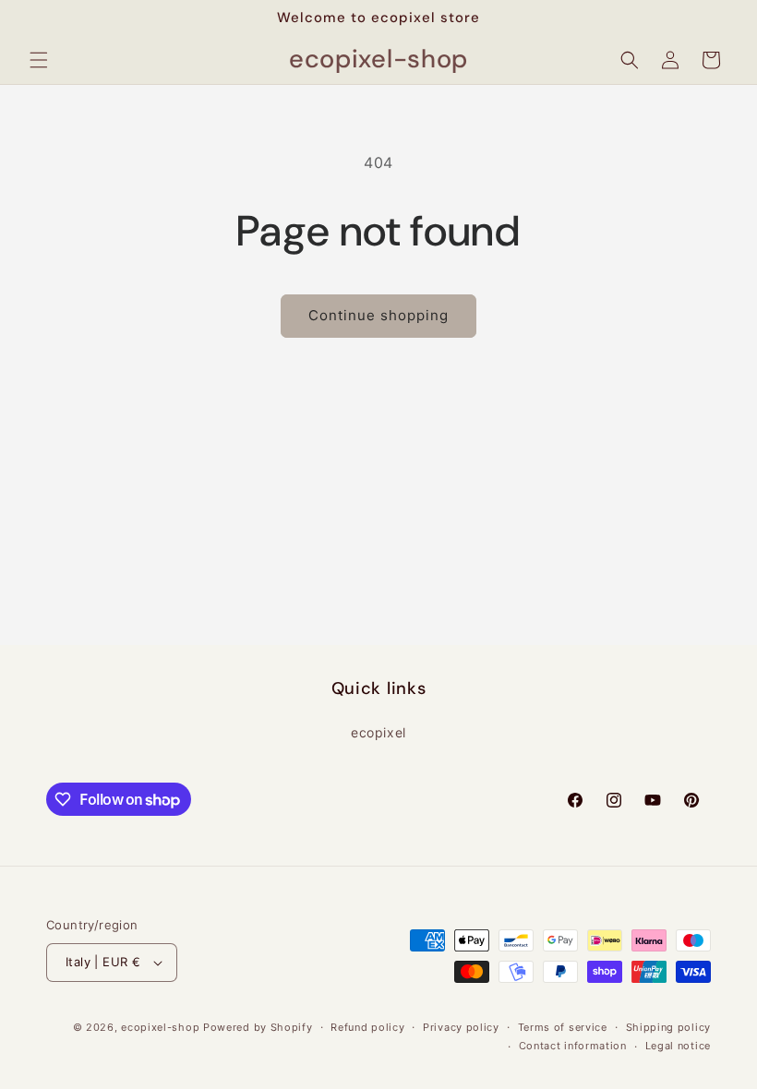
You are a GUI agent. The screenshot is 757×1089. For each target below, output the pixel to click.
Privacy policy (461, 1027)
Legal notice (678, 1045)
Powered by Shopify (258, 1027)
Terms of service (562, 1027)
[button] (38, 60)
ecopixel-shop (160, 1027)
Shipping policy (669, 1027)
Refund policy (367, 1027)
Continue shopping (378, 315)
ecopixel (378, 732)
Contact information (573, 1045)
